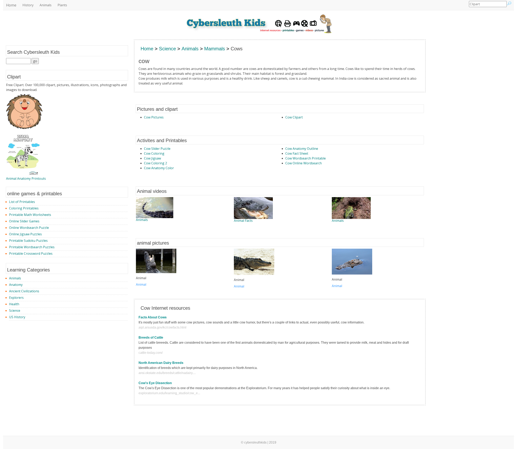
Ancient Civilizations (24, 291)
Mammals (214, 48)
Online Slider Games (24, 221)
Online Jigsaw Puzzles (25, 234)
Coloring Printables (24, 208)
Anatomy (16, 284)
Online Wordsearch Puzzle (29, 227)
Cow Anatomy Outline (301, 148)
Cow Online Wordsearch (303, 163)
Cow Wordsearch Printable (305, 158)
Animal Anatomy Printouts (26, 178)
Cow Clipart (294, 117)
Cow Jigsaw (152, 158)
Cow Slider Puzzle (157, 148)
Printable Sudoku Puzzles (28, 240)
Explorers (16, 297)
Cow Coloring (154, 153)
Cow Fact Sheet (296, 153)
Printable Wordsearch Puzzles (32, 247)
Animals (45, 5)
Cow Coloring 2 (155, 163)
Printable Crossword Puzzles (31, 253)
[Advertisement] (448, 106)
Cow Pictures (154, 117)
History (28, 5)
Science (14, 310)
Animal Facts (243, 220)
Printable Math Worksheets (30, 214)
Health (14, 304)
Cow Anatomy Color (159, 168)
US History (17, 317)
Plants (62, 5)
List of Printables (22, 202)
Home (11, 5)
